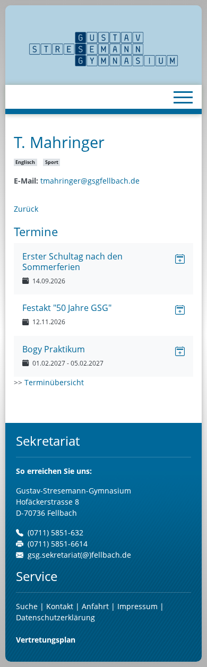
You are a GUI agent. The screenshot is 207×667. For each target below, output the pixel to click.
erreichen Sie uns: (54, 471)
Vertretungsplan (45, 640)
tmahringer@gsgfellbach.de (90, 181)
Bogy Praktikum (53, 349)
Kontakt (60, 606)
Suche (27, 606)
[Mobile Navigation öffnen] (183, 97)
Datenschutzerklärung (55, 617)
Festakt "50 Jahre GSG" (66, 308)
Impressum (137, 606)
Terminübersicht (54, 382)
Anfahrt (96, 606)
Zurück (26, 209)
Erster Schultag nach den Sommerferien (72, 261)
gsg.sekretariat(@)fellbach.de (79, 555)
